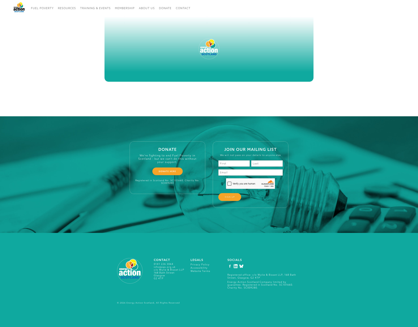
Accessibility (199, 267)
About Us (147, 8)
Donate (165, 8)
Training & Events (95, 8)
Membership (125, 8)
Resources (67, 8)
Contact (183, 8)
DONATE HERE (167, 171)
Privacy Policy (200, 264)
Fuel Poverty (42, 8)
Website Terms (200, 271)
